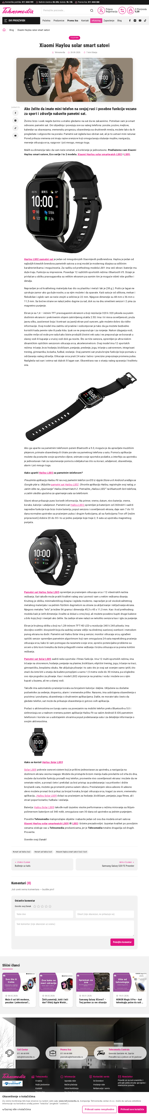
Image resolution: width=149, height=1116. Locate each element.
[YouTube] (140, 20)
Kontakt (85, 20)
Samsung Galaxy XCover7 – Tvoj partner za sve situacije (93, 1001)
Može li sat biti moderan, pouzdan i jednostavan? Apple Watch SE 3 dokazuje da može (18, 1004)
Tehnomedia (17, 10)
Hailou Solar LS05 (44, 807)
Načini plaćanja (70, 1084)
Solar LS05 (30, 769)
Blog (119, 20)
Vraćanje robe (99, 1084)
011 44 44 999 (23, 1053)
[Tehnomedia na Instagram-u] (15, 120)
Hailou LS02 (77, 504)
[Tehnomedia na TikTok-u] (15, 128)
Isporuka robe (70, 1081)
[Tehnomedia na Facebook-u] (15, 113)
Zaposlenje (109, 20)
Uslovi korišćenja (71, 1088)
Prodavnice (59, 20)
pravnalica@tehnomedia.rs (71, 1057)
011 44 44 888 (66, 1053)
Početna (46, 20)
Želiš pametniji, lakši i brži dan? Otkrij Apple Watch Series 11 (55, 1002)
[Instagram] (134, 20)
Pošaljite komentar (122, 942)
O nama (39, 1081)
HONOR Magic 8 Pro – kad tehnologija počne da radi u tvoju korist (129, 1002)
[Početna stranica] (4, 30)
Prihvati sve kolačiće (132, 1109)
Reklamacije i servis (101, 1088)
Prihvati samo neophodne (99, 1109)
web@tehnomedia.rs (25, 1057)
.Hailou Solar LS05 (46, 795)
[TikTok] (145, 20)
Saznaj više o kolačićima (17, 1109)
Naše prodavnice (43, 1084)
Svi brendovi (98, 1081)
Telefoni (74, 38)
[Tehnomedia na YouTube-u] (15, 135)
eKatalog (96, 20)
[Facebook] (129, 20)
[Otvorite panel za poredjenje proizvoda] (122, 10)
